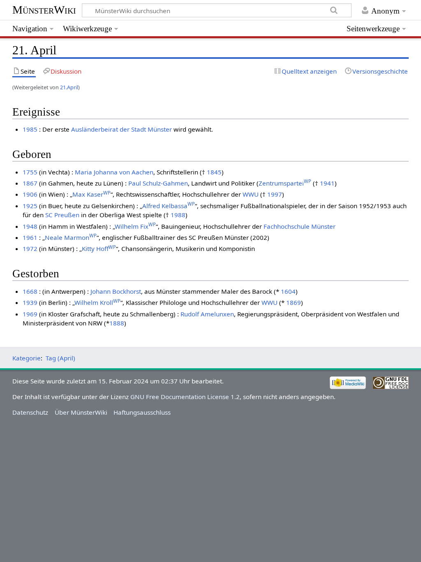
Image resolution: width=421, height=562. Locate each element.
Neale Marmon (71, 237)
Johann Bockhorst (115, 291)
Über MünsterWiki (81, 412)
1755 (30, 172)
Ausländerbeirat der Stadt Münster (121, 129)
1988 (178, 215)
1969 (30, 314)
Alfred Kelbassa (168, 206)
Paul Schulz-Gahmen (158, 183)
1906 (30, 194)
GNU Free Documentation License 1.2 (185, 396)
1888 (116, 323)
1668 (30, 291)
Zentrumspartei (285, 183)
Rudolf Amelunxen (207, 314)
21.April (69, 87)
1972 (30, 248)
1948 (30, 226)
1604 (288, 291)
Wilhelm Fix (135, 226)
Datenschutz (30, 412)
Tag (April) (60, 358)
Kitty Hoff (99, 248)
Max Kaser (91, 194)
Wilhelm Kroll (97, 302)
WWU (251, 194)
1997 (274, 194)
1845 (214, 172)
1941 (327, 183)
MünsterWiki (44, 9)
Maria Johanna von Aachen (114, 172)
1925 (30, 206)
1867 (30, 183)
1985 (30, 129)
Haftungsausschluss (142, 412)
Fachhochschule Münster (299, 226)
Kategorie (26, 358)
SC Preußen (62, 215)
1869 (293, 302)
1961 (30, 237)
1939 (30, 302)
